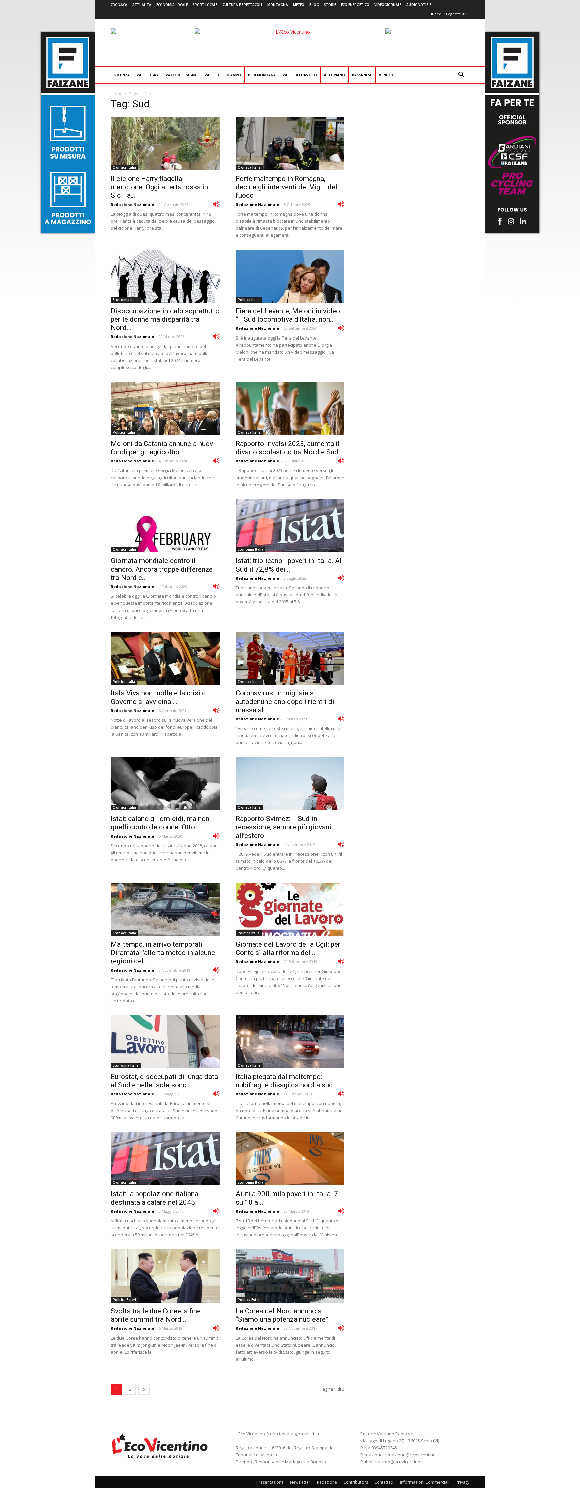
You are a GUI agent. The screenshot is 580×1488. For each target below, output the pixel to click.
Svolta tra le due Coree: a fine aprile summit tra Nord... (156, 1315)
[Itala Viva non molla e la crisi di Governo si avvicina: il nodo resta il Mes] (165, 658)
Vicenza (122, 75)
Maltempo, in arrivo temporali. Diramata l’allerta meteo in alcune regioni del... (163, 952)
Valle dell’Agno (182, 75)
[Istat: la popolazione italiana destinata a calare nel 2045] (165, 1158)
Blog (314, 4)
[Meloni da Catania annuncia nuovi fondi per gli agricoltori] (165, 408)
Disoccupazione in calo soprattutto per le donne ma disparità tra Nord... (165, 319)
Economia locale (172, 4)
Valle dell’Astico (300, 75)
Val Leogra (148, 75)
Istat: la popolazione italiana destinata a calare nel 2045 (154, 1198)
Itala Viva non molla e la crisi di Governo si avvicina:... (159, 697)
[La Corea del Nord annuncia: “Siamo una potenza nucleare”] (290, 1276)
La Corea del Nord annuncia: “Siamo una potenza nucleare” (282, 1315)
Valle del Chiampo (223, 75)
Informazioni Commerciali (424, 1482)
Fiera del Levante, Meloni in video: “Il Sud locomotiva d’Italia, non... (288, 315)
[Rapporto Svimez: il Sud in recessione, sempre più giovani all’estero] (290, 783)
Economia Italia (126, 299)
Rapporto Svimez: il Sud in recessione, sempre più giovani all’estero (283, 827)
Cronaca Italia (124, 167)
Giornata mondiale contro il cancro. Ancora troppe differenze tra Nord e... (162, 569)
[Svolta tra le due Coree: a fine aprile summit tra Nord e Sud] (165, 1276)
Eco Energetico (355, 4)
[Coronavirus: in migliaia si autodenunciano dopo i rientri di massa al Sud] (290, 658)
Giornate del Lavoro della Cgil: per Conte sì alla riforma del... (288, 948)
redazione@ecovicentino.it (412, 1455)
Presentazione (270, 1482)
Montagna (277, 4)
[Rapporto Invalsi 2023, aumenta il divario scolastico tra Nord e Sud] (290, 408)
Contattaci (384, 1482)
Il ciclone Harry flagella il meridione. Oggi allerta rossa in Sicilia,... (159, 187)
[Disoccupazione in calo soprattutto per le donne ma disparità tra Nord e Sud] (165, 276)
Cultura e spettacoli (242, 4)
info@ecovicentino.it (403, 1462)
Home (117, 94)
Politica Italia (249, 299)
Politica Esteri (124, 1299)
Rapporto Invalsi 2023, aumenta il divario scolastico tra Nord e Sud (288, 448)
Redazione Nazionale (132, 204)
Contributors (355, 1482)
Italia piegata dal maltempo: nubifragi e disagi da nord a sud (284, 1081)
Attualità (141, 4)
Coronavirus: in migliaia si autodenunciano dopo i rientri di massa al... (285, 701)
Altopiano (334, 75)
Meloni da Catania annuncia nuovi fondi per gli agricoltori (163, 448)
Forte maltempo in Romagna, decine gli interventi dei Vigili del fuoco (286, 187)
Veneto (386, 75)
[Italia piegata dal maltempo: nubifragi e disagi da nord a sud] (290, 1042)
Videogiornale (387, 4)
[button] (461, 75)
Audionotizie (418, 4)
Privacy (462, 1482)
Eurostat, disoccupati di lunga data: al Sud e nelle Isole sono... (165, 1081)
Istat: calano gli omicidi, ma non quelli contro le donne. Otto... (160, 823)
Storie (330, 4)
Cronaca (119, 4)
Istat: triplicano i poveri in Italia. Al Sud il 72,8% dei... (289, 565)
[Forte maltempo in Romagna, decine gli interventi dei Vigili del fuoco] (290, 143)
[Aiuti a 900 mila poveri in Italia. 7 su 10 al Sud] (290, 1158)
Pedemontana (262, 75)
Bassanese (362, 75)
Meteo (298, 4)
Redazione (327, 1482)
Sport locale (205, 4)
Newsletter (300, 1482)
